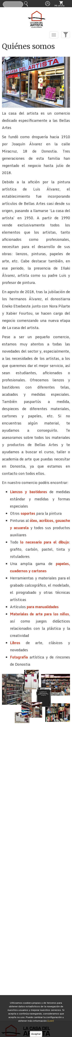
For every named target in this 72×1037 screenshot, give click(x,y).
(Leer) (50, 1021)
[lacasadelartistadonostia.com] (36, 18)
